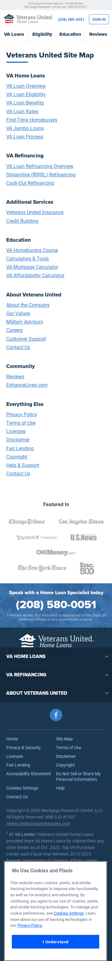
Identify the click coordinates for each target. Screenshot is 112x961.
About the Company (28, 304)
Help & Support (22, 465)
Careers (14, 330)
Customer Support (26, 338)
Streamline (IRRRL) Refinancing (41, 174)
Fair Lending (20, 448)
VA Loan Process (24, 136)
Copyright (16, 456)
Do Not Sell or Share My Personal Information (78, 776)
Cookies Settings (22, 788)
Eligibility (42, 34)
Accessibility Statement (28, 774)
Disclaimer (18, 439)
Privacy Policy (21, 414)
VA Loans (14, 34)
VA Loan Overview (26, 85)
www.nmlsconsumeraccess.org (38, 823)
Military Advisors (24, 321)
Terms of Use (20, 422)
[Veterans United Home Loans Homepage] (28, 18)
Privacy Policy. (30, 925)
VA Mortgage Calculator (32, 267)
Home (12, 739)
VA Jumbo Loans (25, 128)
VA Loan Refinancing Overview (39, 166)
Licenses (16, 431)
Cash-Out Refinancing (30, 183)
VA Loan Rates (22, 111)
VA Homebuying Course (32, 250)
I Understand (55, 942)
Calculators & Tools (27, 258)
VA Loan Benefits (25, 102)
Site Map (64, 739)
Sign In (98, 19)
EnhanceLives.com (27, 384)
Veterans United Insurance (34, 212)
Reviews (98, 34)
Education (70, 34)
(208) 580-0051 (71, 19)
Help (60, 788)
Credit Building (22, 220)
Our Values (18, 313)
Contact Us (18, 347)
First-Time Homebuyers (31, 119)
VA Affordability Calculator (35, 275)
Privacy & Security (23, 747)
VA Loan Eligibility (26, 94)
